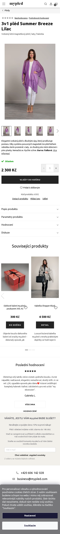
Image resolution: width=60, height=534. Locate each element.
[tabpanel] (15, 299)
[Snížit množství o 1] (43, 168)
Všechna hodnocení (30, 405)
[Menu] (4, 4)
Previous (2, 296)
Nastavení (30, 515)
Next (57, 296)
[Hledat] (45, 4)
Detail (45, 325)
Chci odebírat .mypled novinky (30, 455)
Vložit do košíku (30, 180)
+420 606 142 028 (32, 472)
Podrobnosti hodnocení (39, 18)
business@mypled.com (32, 479)
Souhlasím (30, 525)
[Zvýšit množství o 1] (56, 168)
